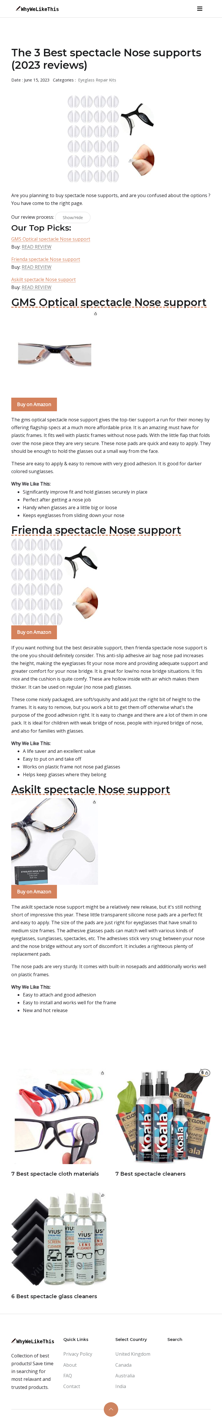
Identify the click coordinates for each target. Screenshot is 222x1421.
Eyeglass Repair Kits (97, 80)
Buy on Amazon (34, 404)
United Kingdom (132, 1354)
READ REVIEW (36, 247)
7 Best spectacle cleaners (150, 1174)
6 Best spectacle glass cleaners (54, 1296)
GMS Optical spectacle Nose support (50, 239)
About (70, 1365)
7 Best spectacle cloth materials (55, 1174)
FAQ (67, 1375)
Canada (123, 1365)
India (120, 1386)
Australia (125, 1375)
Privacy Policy (77, 1354)
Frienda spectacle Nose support (45, 259)
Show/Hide (73, 217)
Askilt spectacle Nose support (43, 279)
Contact (71, 1386)
